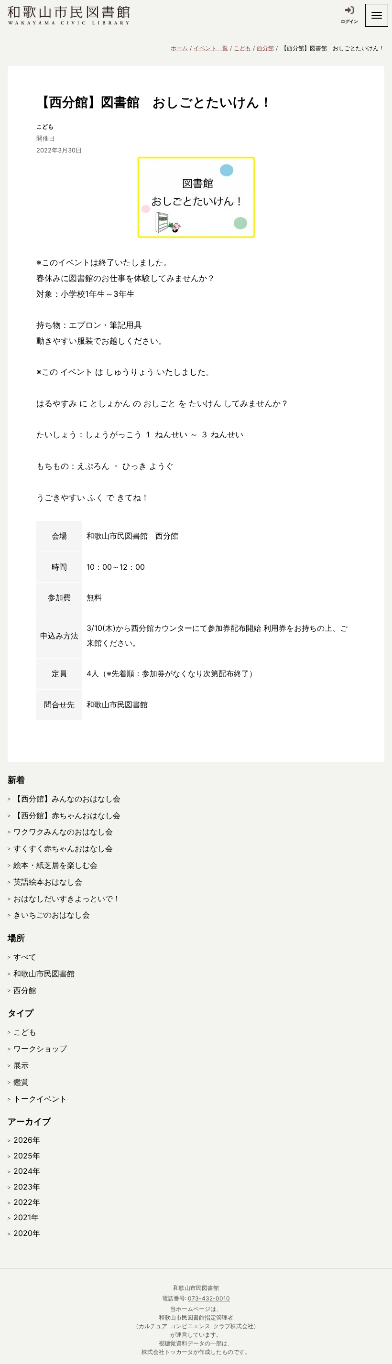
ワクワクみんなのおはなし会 (63, 831)
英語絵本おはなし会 (47, 882)
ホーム (179, 48)
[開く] (376, 15)
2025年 (26, 1155)
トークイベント (40, 1099)
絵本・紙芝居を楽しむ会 (55, 865)
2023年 (26, 1186)
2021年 (26, 1217)
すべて (24, 957)
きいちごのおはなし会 (51, 915)
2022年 (26, 1202)
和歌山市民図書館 (44, 973)
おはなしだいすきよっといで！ (66, 898)
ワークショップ (40, 1048)
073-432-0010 (209, 1298)
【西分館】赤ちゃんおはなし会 (66, 815)
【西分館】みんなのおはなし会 (66, 798)
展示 (21, 1065)
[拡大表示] (196, 197)
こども (242, 48)
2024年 (26, 1171)
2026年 (26, 1140)
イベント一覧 (211, 48)
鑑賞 (21, 1082)
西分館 (265, 48)
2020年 (26, 1233)
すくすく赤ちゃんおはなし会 (63, 848)
